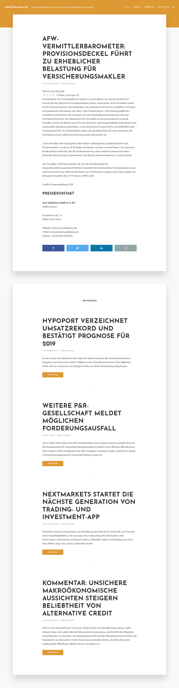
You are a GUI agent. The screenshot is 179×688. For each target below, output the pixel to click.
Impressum (149, 7)
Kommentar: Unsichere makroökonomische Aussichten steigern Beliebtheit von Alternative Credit (84, 598)
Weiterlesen (53, 375)
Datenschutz (163, 7)
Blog (127, 7)
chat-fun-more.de (16, 7)
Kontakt (137, 7)
